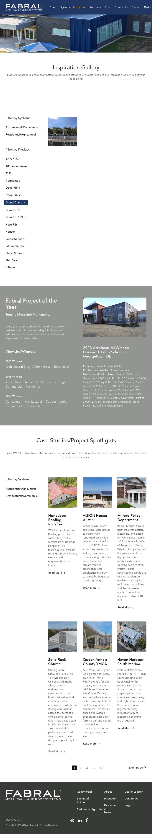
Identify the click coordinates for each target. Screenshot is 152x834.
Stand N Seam (15, 253)
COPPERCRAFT (13, 819)
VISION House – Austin (96, 517)
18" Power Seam (16, 166)
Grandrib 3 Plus (16, 217)
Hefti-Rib (11, 224)
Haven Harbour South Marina (130, 661)
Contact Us (121, 7)
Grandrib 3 (13, 210)
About (53, 7)
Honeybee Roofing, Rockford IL (57, 519)
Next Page (136, 767)
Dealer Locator (134, 791)
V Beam (11, 267)
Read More (55, 572)
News (108, 7)
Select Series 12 (16, 239)
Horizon (11, 231)
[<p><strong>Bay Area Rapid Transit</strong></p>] (62, 131)
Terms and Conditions (49, 825)
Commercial (84, 791)
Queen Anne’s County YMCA (95, 661)
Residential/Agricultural (21, 134)
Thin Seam (12, 260)
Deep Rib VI (13, 195)
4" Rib (9, 173)
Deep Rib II (13, 187)
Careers (136, 7)
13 (101, 768)
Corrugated (13, 180)
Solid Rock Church (57, 661)
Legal (128, 805)
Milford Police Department (129, 517)
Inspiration (80, 7)
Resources (96, 7)
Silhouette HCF (15, 246)
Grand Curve (14, 202)
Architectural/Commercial (22, 127)
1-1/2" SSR (12, 159)
